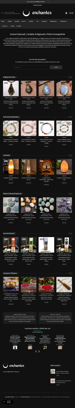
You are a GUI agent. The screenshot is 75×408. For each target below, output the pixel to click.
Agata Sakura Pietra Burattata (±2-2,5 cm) (28, 218)
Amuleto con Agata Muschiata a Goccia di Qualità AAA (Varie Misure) (11, 103)
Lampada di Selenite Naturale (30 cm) (28, 178)
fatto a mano (13, 254)
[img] (37, 331)
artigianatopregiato (9, 97)
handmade (7, 295)
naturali (16, 255)
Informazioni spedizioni (64, 397)
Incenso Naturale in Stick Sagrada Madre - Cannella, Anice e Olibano (10, 259)
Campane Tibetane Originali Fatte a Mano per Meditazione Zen (11, 299)
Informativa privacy (36, 397)
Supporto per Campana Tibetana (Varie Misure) (46, 298)
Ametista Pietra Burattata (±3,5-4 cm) (64, 218)
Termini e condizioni (46, 397)
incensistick (10, 255)
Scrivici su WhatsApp (9, 12)
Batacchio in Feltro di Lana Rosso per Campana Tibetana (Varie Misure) (29, 299)
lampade (11, 175)
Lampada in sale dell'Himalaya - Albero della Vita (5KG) (46, 179)
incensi (5, 255)
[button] (36, 351)
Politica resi (55, 397)
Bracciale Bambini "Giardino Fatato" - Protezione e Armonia (28, 140)
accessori (25, 293)
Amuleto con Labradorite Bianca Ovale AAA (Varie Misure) (64, 103)
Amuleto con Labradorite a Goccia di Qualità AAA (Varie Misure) (29, 103)
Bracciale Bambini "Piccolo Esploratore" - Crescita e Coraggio (46, 141)
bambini (11, 137)
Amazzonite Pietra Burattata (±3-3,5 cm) (46, 218)
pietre (13, 214)
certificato (9, 214)
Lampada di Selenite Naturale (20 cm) (11, 178)
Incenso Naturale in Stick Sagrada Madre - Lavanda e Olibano (46, 259)
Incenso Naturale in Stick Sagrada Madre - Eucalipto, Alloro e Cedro (28, 259)
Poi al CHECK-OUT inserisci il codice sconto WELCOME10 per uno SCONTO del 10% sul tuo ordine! (37, 62)
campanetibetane (8, 293)
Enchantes (16, 397)
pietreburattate (9, 215)
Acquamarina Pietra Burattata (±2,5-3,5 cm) (11, 218)
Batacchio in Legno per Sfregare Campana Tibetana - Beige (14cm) (64, 299)
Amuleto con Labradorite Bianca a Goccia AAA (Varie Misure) (46, 103)
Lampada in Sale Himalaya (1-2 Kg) (64, 178)
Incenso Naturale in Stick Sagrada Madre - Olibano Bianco (64, 259)
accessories (31, 293)
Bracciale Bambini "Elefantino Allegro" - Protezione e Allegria (10, 140)
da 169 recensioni (37, 332)
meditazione (14, 295)
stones (14, 215)
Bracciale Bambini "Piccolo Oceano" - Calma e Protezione (64, 140)
